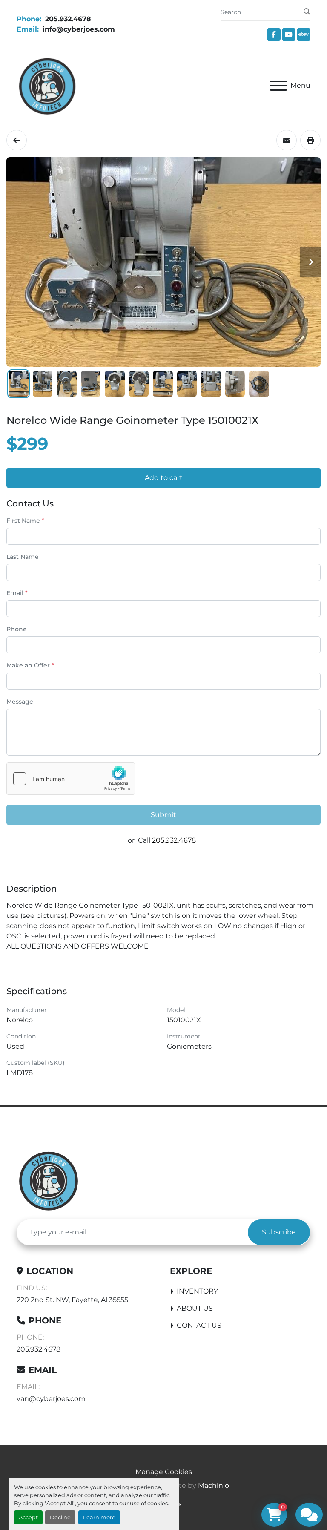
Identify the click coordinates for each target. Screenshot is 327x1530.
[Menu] (278, 86)
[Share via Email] (286, 140)
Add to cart (164, 478)
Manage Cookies (163, 1472)
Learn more (99, 1517)
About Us (195, 1308)
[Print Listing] (310, 140)
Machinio (213, 1485)
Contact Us (199, 1325)
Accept (28, 1517)
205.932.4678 (67, 19)
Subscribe (279, 1232)
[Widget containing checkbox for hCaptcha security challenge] (70, 778)
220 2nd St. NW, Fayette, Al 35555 (72, 1300)
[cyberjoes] (48, 1180)
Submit (163, 815)
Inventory (197, 1291)
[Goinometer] (16, 140)
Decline (60, 1517)
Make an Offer (30, 665)
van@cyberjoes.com (51, 1399)
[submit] (307, 12)
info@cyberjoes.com (77, 29)
